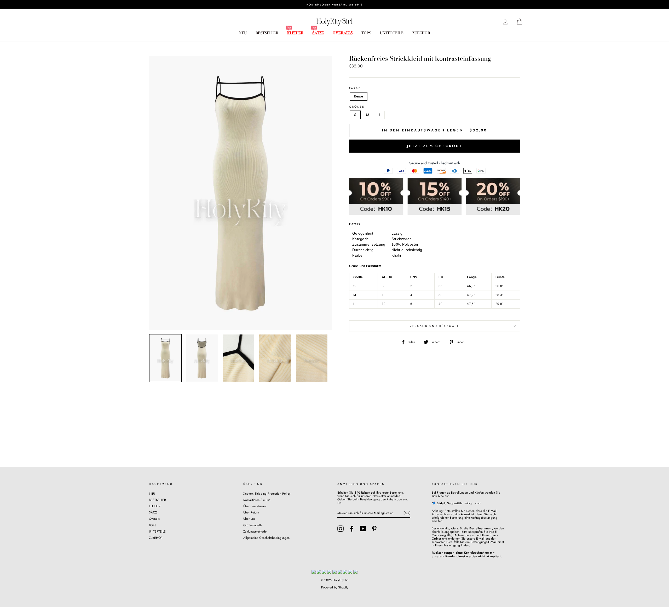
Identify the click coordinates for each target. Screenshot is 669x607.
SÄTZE (318, 33)
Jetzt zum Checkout (434, 145)
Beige (358, 96)
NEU (243, 33)
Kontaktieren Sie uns (256, 500)
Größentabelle (252, 525)
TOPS (366, 33)
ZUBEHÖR (421, 33)
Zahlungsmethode (255, 531)
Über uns (249, 518)
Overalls (343, 33)
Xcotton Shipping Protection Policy (266, 493)
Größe (357, 106)
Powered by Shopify (334, 587)
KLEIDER (295, 33)
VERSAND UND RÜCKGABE (434, 326)
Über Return (251, 512)
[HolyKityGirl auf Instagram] (340, 528)
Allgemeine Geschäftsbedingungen (266, 537)
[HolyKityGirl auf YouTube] (363, 528)
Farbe (355, 88)
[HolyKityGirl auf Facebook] (352, 528)
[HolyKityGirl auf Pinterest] (374, 528)
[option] (334, 4)
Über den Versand (255, 506)
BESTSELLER (267, 33)
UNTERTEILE (391, 33)
